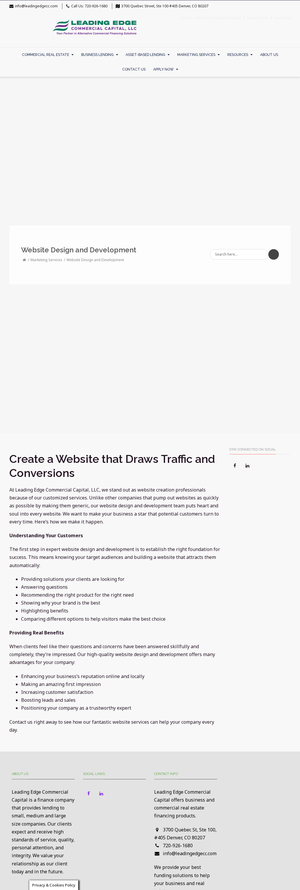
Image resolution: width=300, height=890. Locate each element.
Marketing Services (196, 55)
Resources (237, 55)
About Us (269, 55)
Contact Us (134, 69)
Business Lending (97, 55)
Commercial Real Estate (45, 55)
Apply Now (163, 69)
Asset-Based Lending (145, 55)
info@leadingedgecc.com (36, 6)
